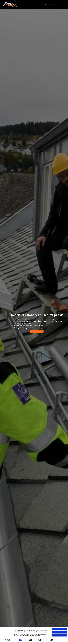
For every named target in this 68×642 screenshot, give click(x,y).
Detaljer (56, 639)
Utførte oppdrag (43, 4)
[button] (36, 331)
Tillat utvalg (59, 632)
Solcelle (48, 4)
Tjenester (36, 4)
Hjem (32, 4)
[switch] (30, 640)
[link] (36, 4)
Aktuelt (59, 4)
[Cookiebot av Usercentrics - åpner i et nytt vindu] (7, 640)
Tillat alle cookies (59, 629)
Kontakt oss (54, 4)
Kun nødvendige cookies (59, 635)
